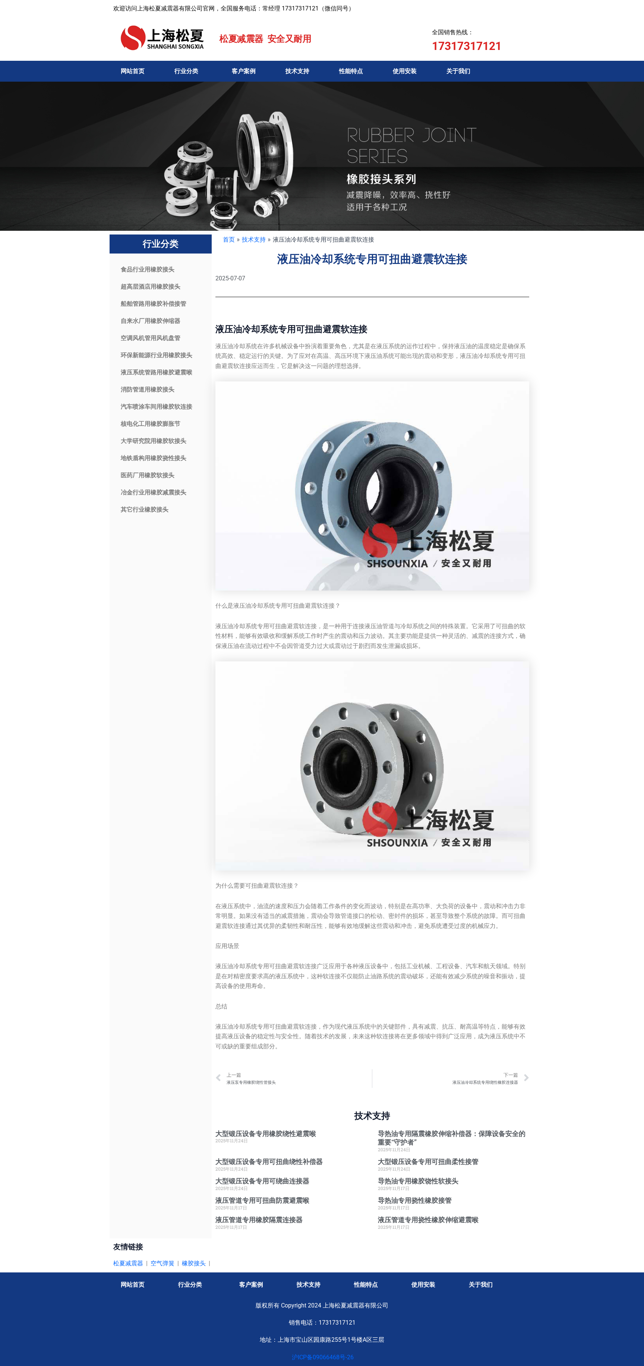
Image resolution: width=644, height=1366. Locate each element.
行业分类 (186, 71)
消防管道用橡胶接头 (147, 389)
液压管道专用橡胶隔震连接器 (259, 1220)
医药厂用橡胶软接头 (147, 475)
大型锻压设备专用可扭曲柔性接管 (428, 1161)
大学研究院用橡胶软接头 (153, 440)
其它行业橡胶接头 (144, 509)
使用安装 (405, 71)
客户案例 (244, 71)
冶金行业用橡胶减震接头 (153, 492)
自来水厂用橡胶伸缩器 (150, 320)
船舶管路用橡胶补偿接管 (153, 303)
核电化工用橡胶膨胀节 (150, 423)
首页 (229, 239)
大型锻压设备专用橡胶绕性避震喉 (265, 1133)
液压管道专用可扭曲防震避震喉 (262, 1200)
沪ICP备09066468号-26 (322, 1357)
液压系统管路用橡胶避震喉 (156, 372)
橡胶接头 (194, 1263)
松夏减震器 (128, 1263)
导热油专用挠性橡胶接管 (415, 1200)
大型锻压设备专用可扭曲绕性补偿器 (269, 1161)
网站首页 (133, 71)
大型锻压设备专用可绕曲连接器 (262, 1181)
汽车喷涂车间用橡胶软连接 (156, 406)
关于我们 (458, 71)
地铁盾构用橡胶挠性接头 (153, 458)
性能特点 (351, 71)
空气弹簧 (162, 1263)
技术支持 (297, 71)
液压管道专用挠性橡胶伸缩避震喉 (428, 1220)
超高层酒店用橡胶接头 (150, 286)
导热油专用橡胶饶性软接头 (418, 1181)
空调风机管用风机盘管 (150, 338)
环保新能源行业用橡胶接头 (156, 355)
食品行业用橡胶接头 (147, 269)
